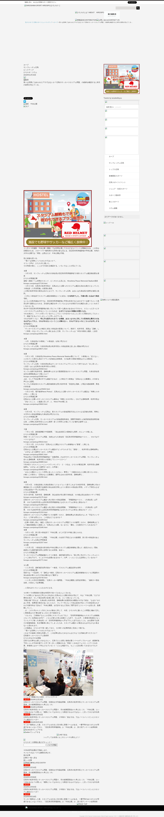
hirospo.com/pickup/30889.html (35, 462)
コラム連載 (113, 208)
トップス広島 (114, 169)
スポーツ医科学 (115, 195)
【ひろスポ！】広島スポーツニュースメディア (38, 22)
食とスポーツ (114, 202)
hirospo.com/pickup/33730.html (35, 578)
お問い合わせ (135, 812)
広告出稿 (109, 812)
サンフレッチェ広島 (31, 67)
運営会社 (74, 812)
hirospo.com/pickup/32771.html (35, 560)
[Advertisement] (82, 43)
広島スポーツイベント (117, 182)
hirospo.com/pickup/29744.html (35, 424)
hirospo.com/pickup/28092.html (35, 334)
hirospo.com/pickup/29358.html (35, 369)
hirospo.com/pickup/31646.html (35, 527)
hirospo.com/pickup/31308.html (35, 505)
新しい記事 (28, 760)
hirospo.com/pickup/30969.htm (35, 469)
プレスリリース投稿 (121, 812)
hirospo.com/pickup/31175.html (35, 497)
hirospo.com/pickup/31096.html (35, 477)
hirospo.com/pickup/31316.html (35, 512)
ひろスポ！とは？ (63, 812)
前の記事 (27, 755)
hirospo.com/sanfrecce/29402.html (37, 389)
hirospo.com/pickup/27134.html (35, 283)
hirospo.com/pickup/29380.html (35, 376)
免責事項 (83, 812)
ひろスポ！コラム (30, 72)
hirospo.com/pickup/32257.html (35, 542)
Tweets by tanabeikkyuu (113, 98)
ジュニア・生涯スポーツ (118, 189)
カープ (26, 65)
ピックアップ (29, 70)
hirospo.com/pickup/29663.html (35, 404)
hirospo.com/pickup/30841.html (35, 454)
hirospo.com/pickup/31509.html (35, 520)
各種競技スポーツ (115, 176)
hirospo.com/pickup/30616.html (35, 442)
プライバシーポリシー (96, 812)
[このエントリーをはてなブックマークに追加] (62, 101)
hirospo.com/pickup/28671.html (35, 349)
